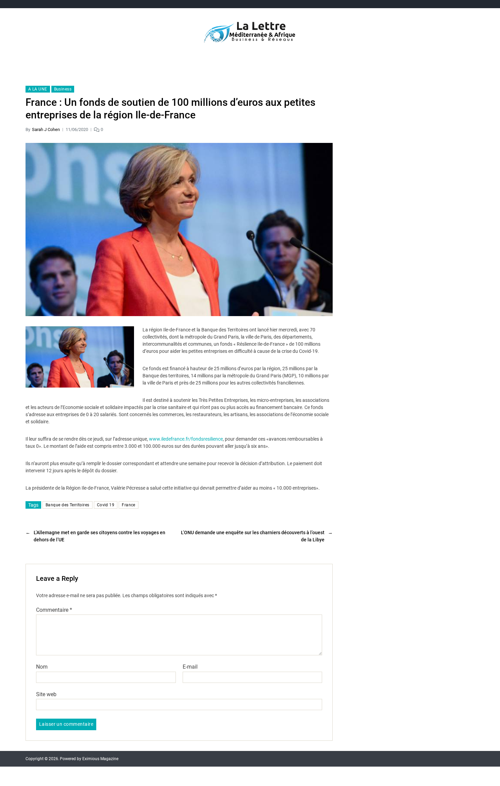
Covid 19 (106, 505)
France (128, 505)
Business (63, 89)
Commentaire (54, 610)
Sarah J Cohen (46, 129)
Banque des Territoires (67, 505)
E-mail (190, 667)
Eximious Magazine (100, 758)
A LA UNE (37, 89)
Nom (42, 667)
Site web (46, 694)
